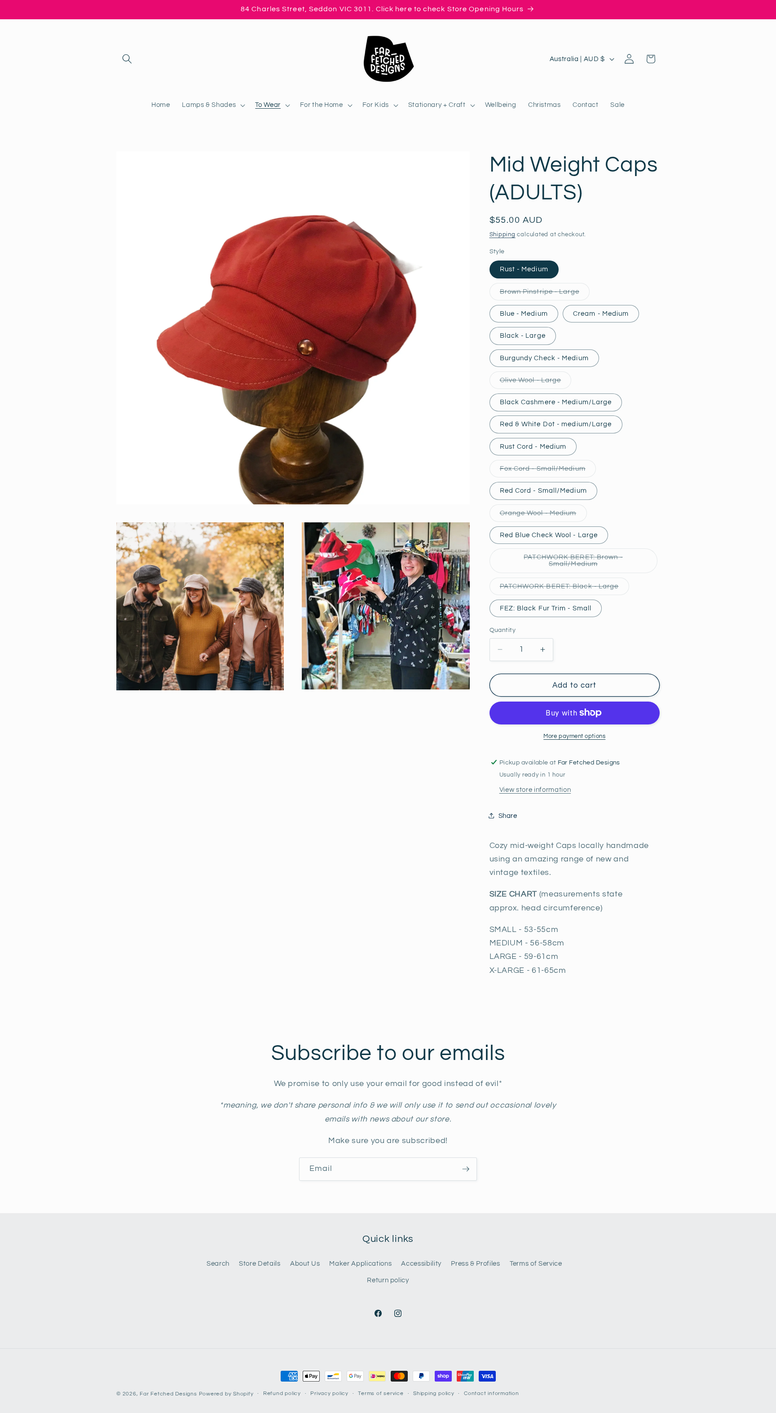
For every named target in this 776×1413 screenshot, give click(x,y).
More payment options (574, 736)
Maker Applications (360, 1263)
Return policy (388, 1280)
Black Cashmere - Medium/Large (556, 402)
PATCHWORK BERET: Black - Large (564, 588)
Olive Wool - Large (536, 382)
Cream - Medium (601, 313)
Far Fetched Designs (168, 1394)
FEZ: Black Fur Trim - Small (546, 608)
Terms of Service (536, 1263)
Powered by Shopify (226, 1394)
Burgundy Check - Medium (544, 357)
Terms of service (380, 1393)
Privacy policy (329, 1393)
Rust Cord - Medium (533, 446)
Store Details (260, 1263)
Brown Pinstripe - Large (545, 293)
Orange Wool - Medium (543, 514)
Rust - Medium (524, 269)
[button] (127, 59)
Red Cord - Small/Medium (543, 490)
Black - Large (523, 335)
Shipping (502, 234)
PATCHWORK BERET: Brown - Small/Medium (580, 563)
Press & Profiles (475, 1263)
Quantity (502, 630)
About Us (305, 1263)
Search (218, 1263)
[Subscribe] (465, 1169)
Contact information (491, 1393)
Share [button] (507, 815)
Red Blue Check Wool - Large (549, 534)
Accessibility (421, 1263)
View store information (535, 789)
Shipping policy (433, 1393)
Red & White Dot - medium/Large (556, 424)
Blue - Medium (524, 313)
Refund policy (282, 1393)
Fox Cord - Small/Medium (548, 470)
